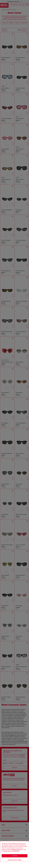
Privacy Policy (6, 851)
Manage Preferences (17, 849)
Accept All (14, 855)
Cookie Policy (16, 851)
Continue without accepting (14, 859)
